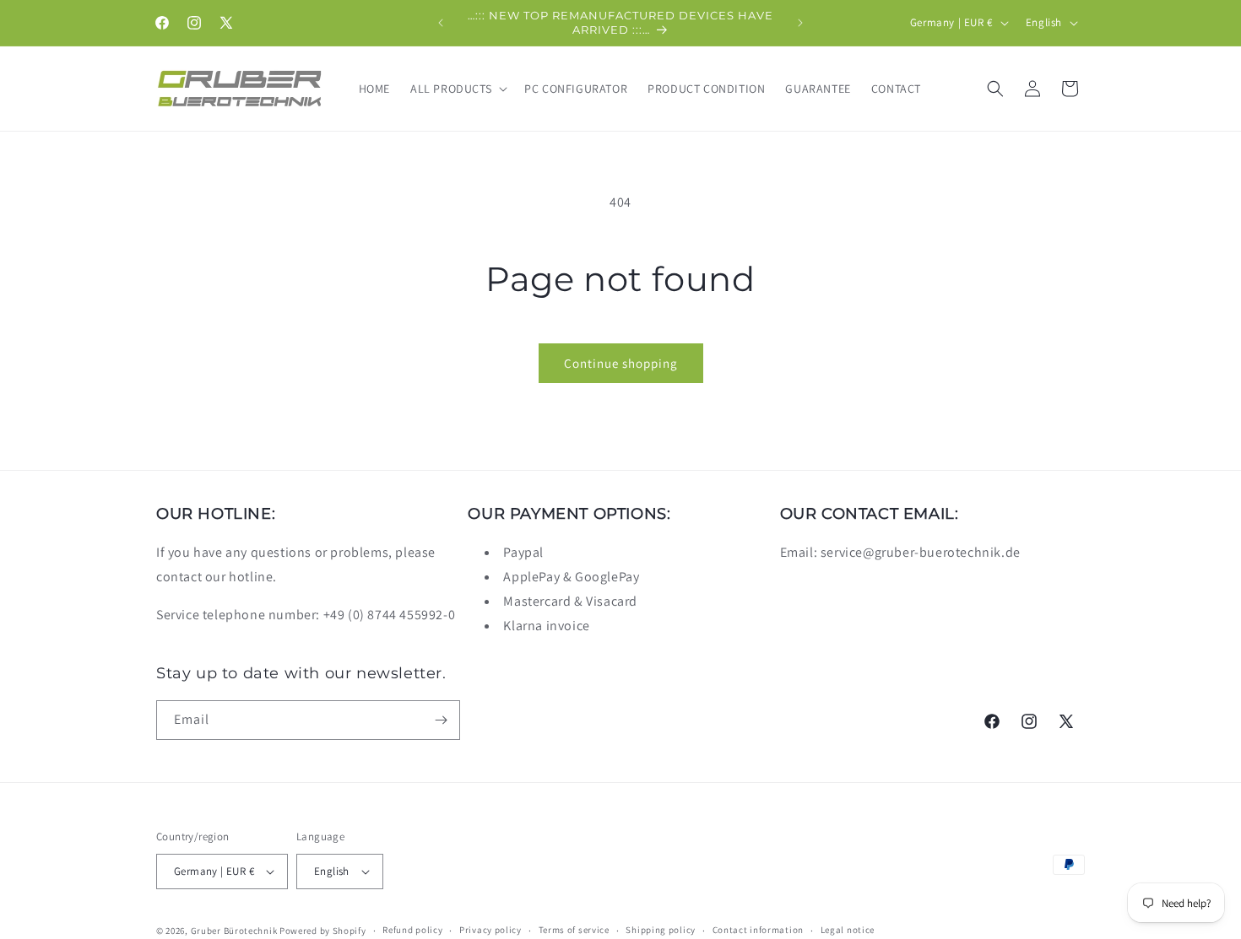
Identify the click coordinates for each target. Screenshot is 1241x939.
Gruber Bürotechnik (234, 930)
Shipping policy (661, 930)
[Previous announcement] (440, 23)
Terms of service (574, 930)
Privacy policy (490, 930)
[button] (457, 88)
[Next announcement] (800, 23)
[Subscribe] (440, 720)
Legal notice (848, 930)
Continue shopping (621, 363)
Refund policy (412, 930)
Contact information (758, 930)
